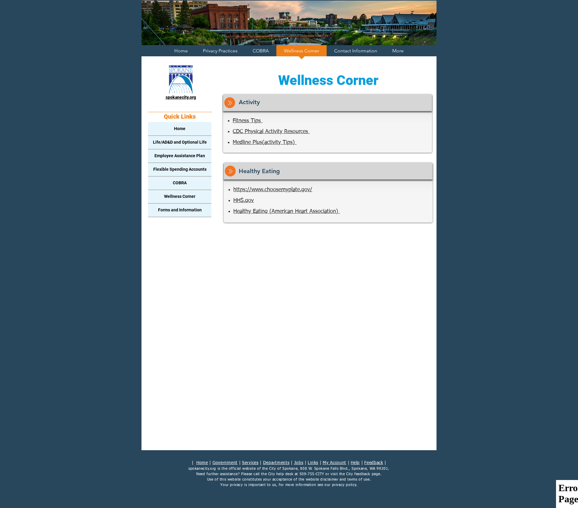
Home (202, 463)
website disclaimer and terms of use (338, 480)
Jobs (298, 463)
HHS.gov (243, 200)
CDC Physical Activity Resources (271, 131)
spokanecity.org (202, 469)
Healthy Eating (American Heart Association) (286, 211)
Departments (276, 463)
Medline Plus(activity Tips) (265, 142)
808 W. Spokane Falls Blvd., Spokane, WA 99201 (344, 469)
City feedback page (363, 474)
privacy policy (344, 485)
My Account (334, 463)
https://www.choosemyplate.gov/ (272, 189)
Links (313, 463)
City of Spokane (283, 469)
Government (225, 463)
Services (250, 463)
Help (355, 463)
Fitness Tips (248, 120)
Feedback (373, 463)
